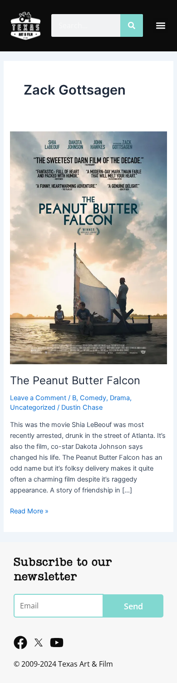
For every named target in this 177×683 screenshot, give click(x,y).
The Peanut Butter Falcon (75, 380)
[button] (160, 25)
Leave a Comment (38, 398)
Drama (120, 398)
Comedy (93, 398)
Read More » (29, 510)
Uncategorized (32, 407)
